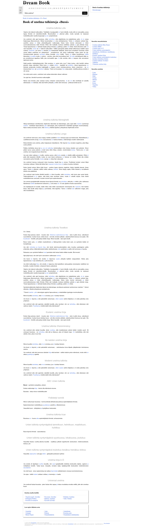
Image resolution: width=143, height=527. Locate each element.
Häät (94, 76)
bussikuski (26, 238)
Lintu (94, 72)
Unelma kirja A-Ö (56, 460)
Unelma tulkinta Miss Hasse (101, 45)
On (32, 82)
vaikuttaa (50, 148)
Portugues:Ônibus (30, 498)
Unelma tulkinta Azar (56, 414)
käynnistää (54, 471)
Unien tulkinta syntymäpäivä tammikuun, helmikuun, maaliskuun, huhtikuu (104, 51)
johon (34, 454)
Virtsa (94, 86)
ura (44, 148)
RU (21, 10)
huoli (45, 252)
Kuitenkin (32, 50)
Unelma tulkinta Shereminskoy (56, 326)
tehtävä (56, 169)
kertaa (73, 150)
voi (88, 46)
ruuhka (41, 464)
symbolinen (40, 69)
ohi (68, 46)
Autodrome (66, 511)
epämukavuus (60, 235)
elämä (46, 127)
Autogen (28, 513)
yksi (50, 50)
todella (32, 183)
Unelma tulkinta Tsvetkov (56, 227)
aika (37, 418)
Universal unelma (56, 480)
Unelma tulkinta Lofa (56, 28)
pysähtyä (30, 354)
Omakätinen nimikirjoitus (71, 515)
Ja (59, 58)
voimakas (32, 247)
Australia (28, 511)
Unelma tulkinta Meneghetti (56, 120)
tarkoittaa (51, 39)
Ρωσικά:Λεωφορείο (31, 500)
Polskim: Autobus (68, 497)
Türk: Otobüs (67, 498)
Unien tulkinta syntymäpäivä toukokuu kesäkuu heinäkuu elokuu (56, 450)
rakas (57, 54)
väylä (31, 454)
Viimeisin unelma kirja (99, 64)
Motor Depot (29, 515)
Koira (94, 83)
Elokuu (46, 513)
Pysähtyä (36, 306)
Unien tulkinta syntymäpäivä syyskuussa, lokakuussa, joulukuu (56, 438)
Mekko (95, 79)
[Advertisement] (56, 101)
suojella (33, 56)
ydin (45, 125)
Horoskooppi (97, 10)
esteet (35, 474)
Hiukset (95, 74)
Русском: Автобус (50, 497)
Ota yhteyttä (107, 523)
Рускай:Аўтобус (49, 500)
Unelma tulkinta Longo (55, 134)
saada (58, 259)
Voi (71, 56)
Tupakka (95, 85)
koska (34, 48)
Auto (46, 511)
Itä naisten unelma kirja (56, 340)
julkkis (56, 65)
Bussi (45, 18)
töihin (44, 454)
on (59, 32)
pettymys (47, 405)
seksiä (59, 255)
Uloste (95, 78)
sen (47, 36)
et (81, 39)
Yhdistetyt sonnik (56, 398)
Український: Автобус (32, 497)
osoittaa (52, 330)
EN (21, 13)
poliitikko (70, 65)
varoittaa (42, 54)
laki (73, 188)
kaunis (40, 247)
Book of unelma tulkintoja (31, 18)
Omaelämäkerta (49, 515)
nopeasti (51, 164)
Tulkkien (95, 62)
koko (58, 137)
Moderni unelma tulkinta (56, 360)
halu (32, 69)
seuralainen (27, 467)
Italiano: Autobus (49, 498)
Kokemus (53, 235)
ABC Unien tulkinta (56, 381)
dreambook (33, 522)
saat (53, 464)
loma (59, 164)
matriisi (79, 124)
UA (21, 8)
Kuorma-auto (67, 513)
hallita (87, 54)
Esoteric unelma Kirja (56, 312)
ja (45, 36)
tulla (73, 56)
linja (69, 143)
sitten (57, 299)
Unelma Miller (97, 46)
